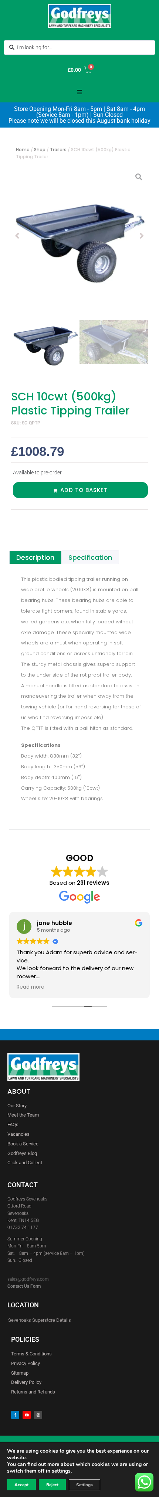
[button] (79, 92)
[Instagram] (38, 1415)
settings (61, 1471)
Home (23, 149)
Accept (21, 1485)
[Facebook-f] (15, 1415)
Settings (84, 1485)
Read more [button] (30, 987)
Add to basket (84, 490)
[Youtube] (27, 1415)
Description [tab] (35, 557)
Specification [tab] (90, 557)
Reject (52, 1485)
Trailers (58, 149)
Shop (39, 149)
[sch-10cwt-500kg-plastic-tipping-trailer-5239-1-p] (79, 235)
